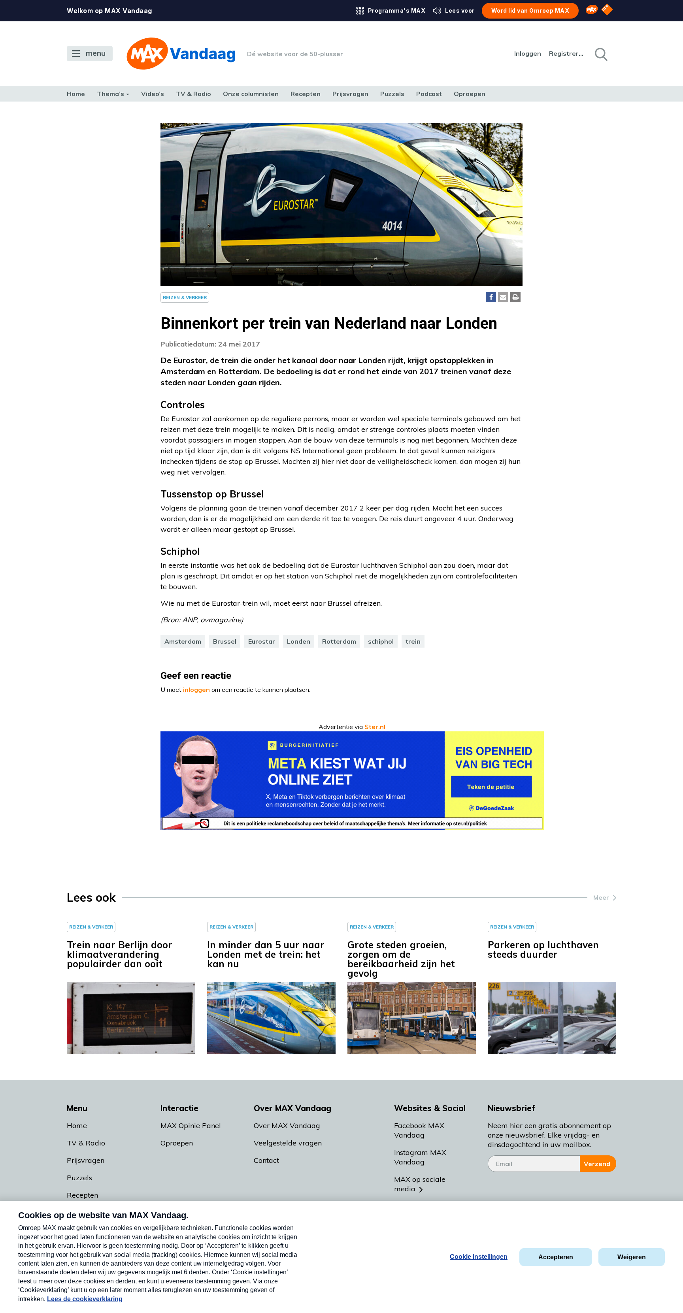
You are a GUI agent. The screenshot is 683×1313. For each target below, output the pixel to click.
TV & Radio (193, 94)
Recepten (306, 94)
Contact (266, 1160)
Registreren (567, 53)
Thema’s (110, 94)
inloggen (196, 689)
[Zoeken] (600, 54)
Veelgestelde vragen (288, 1142)
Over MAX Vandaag (287, 1125)
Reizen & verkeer (185, 297)
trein (413, 641)
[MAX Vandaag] (180, 53)
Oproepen (469, 94)
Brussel (224, 641)
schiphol (381, 641)
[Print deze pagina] (515, 297)
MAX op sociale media (419, 1184)
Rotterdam (339, 641)
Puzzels (392, 94)
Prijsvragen (350, 94)
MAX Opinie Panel (190, 1125)
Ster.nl (374, 727)
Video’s (152, 94)
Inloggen (527, 53)
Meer (601, 897)
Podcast (429, 94)
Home (76, 94)
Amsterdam (182, 641)
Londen (298, 641)
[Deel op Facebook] (491, 297)
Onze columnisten (251, 94)
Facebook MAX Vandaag (419, 1130)
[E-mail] (503, 297)
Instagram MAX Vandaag (420, 1157)
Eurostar (261, 641)
